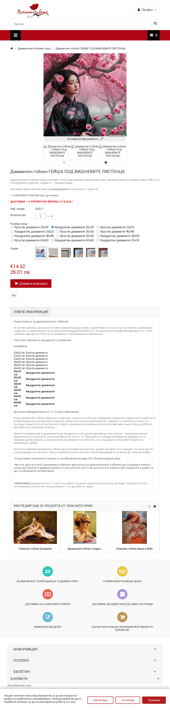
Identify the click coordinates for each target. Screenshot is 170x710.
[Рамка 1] (78, 253)
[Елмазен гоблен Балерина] (35, 512)
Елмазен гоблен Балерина (35, 548)
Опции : (14, 248)
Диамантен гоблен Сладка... (84, 548)
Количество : (18, 215)
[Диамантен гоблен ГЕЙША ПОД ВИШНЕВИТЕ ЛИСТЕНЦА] (57, 155)
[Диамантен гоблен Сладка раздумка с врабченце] (84, 512)
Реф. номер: (17, 208)
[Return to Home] (11, 48)
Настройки (100, 700)
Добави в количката (33, 283)
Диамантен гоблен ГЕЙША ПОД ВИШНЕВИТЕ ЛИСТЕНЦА (90, 48)
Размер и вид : (19, 223)
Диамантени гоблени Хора (34, 48)
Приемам (154, 700)
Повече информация (31, 312)
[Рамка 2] (91, 253)
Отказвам (127, 700)
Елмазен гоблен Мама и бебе (134, 548)
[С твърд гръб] (53, 253)
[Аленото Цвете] (33, 17)
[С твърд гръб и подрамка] (66, 253)
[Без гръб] (41, 253)
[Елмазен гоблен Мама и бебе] (134, 512)
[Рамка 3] (103, 253)
